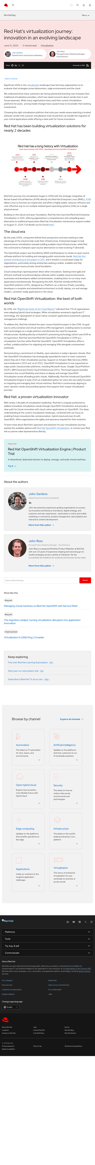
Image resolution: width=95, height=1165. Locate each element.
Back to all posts (11, 79)
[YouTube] (73, 922)
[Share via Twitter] (19, 65)
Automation (22, 745)
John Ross (60, 51)
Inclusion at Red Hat (9, 1033)
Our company (7, 980)
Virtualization (47, 45)
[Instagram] (91, 922)
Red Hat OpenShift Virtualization (53, 428)
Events (67, 1027)
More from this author (40, 525)
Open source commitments (58, 985)
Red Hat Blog (9, 15)
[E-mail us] (22, 65)
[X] (85, 922)
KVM (88, 199)
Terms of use (37, 1046)
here (51, 224)
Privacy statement (8, 1046)
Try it (10, 466)
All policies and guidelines (73, 1046)
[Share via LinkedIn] (15, 65)
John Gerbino (17, 53)
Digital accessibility (8, 1049)
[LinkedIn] (67, 922)
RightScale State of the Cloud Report (36, 309)
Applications (23, 869)
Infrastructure (61, 828)
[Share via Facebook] (12, 65)
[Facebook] (79, 922)
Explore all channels (70, 719)
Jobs (50, 994)
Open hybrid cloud (26, 785)
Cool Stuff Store (38, 1033)
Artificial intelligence (65, 745)
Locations (5, 1030)
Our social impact (54, 989)
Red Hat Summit (70, 1033)
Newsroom (52, 980)
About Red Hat (7, 1027)
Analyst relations (8, 994)
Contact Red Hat (39, 1030)
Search (85, 580)
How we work (7, 985)
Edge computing (25, 828)
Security (58, 785)
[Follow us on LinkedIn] (30, 502)
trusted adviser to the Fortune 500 (77, 968)
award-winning (84, 971)
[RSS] (87, 65)
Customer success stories (11, 989)
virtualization (33, 85)
